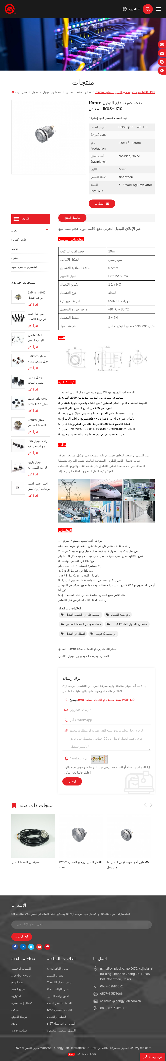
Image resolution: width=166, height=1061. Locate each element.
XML (14, 1023)
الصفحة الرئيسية (21, 968)
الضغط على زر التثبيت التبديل (83, 614)
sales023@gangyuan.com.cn (120, 1001)
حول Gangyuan (21, 975)
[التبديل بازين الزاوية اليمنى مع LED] (18, 466)
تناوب (14, 248)
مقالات (15, 1010)
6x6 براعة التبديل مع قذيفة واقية (38, 444)
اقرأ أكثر (33, 305)
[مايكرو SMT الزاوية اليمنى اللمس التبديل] (18, 339)
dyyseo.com (142, 1048)
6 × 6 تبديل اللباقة (58, 989)
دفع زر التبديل (55, 975)
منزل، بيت (21, 92)
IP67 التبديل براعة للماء (61, 1023)
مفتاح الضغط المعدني (79, 92)
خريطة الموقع (19, 1017)
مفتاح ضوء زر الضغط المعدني (83, 624)
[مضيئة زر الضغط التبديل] (33, 836)
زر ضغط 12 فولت (106, 633)
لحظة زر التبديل (56, 1017)
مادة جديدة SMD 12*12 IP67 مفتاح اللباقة (38, 401)
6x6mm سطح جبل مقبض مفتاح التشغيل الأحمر (38, 359)
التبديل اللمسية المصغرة (61, 1030)
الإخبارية (16, 996)
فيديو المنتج (18, 989)
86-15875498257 (112, 1008)
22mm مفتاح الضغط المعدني (37, 423)
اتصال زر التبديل (75, 633)
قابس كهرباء (18, 239)
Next (151, 805)
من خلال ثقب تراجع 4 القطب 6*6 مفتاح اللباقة (38, 316)
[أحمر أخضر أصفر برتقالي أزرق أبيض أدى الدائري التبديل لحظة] (18, 487)
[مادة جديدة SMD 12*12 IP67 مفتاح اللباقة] (18, 403)
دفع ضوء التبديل (120, 614)
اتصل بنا (99, 203)
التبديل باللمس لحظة (59, 1003)
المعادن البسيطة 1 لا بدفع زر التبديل (88, 656)
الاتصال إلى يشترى (22, 1003)
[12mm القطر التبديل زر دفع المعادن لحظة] (81, 836)
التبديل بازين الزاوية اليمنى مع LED (38, 465)
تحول (35, 92)
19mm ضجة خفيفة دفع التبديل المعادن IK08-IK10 (99, 700)
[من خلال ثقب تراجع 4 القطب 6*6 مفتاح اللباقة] (18, 318)
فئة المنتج (17, 982)
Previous (145, 805)
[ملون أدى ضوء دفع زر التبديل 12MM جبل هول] (129, 836)
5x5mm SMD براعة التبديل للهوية (36, 295)
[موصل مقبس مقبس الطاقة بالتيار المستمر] (18, 381)
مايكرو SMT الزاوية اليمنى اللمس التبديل (36, 338)
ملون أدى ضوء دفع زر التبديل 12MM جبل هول (128, 865)
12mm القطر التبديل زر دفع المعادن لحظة (92, 649)
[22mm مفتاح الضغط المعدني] (18, 424)
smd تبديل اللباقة (57, 968)
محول (14, 257)
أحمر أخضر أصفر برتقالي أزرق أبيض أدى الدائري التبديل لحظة (39, 486)
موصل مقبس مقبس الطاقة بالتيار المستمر (36, 380)
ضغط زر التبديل (52, 92)
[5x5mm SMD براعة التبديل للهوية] (18, 296)
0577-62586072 (111, 986)
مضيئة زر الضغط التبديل (25, 862)
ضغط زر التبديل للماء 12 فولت (130, 624)
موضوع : (99, 700)
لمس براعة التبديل (58, 996)
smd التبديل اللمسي (59, 1010)
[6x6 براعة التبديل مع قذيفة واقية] (18, 445)
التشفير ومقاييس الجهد (24, 267)
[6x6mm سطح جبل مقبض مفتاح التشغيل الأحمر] (18, 360)
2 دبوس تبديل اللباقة (59, 982)
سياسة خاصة (19, 1030)
